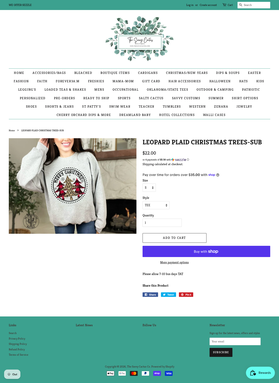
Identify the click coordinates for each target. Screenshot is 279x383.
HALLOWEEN (220, 81)
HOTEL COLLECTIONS (177, 115)
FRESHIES (96, 81)
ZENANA (221, 106)
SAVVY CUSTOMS (186, 98)
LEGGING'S (27, 89)
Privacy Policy (17, 338)
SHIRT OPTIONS (245, 98)
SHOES (31, 106)
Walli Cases (214, 115)
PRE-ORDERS (64, 98)
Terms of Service (18, 354)
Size (145, 180)
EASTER (254, 73)
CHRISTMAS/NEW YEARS (187, 73)
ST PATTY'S (91, 106)
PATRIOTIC (251, 89)
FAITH (42, 81)
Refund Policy (17, 349)
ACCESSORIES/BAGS (49, 73)
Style (146, 198)
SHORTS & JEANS (59, 106)
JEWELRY (244, 106)
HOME (19, 73)
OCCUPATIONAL (125, 89)
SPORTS (124, 98)
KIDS (260, 81)
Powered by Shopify (162, 366)
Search (13, 333)
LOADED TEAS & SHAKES (65, 89)
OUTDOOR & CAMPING (215, 89)
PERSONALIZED (33, 98)
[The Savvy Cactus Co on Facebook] (145, 334)
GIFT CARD (151, 81)
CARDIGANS (148, 73)
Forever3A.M (68, 81)
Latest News (84, 325)
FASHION (21, 81)
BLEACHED (83, 73)
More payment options (174, 262)
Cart (230, 5)
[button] (206, 159)
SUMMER (216, 98)
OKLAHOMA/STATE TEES (167, 89)
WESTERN (197, 106)
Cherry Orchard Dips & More (84, 115)
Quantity (148, 215)
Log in (189, 5)
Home (12, 130)
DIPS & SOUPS (228, 73)
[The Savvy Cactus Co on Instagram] (151, 334)
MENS (99, 89)
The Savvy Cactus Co (138, 366)
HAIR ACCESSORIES (185, 81)
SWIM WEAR (119, 106)
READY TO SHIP (96, 98)
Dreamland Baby (135, 115)
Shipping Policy (18, 344)
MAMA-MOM (123, 81)
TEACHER (146, 106)
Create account (208, 5)
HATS (243, 81)
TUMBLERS (172, 106)
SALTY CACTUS (151, 98)
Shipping (148, 164)
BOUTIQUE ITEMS (115, 73)
